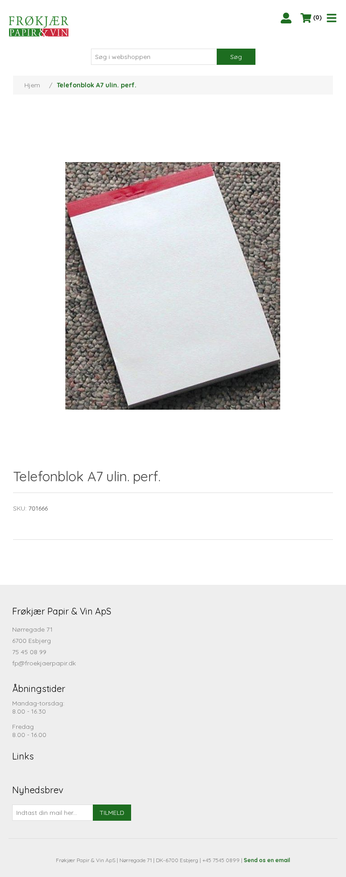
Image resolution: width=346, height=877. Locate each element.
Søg (236, 57)
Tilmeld (112, 813)
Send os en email (267, 860)
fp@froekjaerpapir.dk (44, 663)
